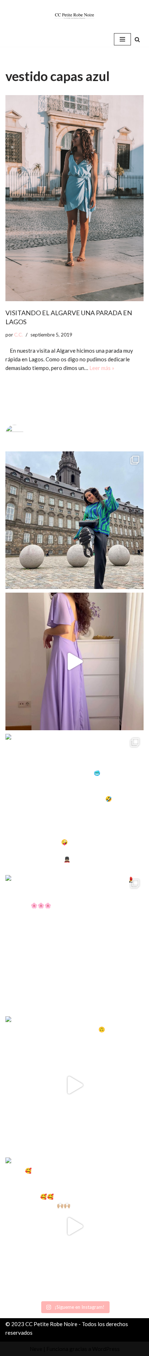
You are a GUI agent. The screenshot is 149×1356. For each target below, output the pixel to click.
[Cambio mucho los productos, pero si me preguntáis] (74, 1085)
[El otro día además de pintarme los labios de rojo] (74, 944)
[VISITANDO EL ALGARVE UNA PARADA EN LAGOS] (74, 198)
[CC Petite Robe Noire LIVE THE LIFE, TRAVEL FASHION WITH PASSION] (74, 16)
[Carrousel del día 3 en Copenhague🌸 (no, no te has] (74, 520)
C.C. (18, 335)
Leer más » (101, 368)
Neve (36, 1349)
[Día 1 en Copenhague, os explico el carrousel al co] (74, 802)
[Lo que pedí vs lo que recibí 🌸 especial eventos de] (74, 661)
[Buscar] (137, 39)
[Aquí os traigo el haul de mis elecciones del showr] (74, 1226)
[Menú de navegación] (122, 39)
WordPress (106, 1349)
